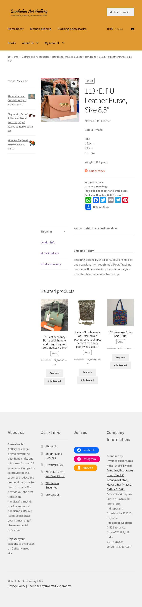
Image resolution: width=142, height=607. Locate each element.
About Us (28, 43)
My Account (52, 43)
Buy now (54, 373)
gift (93, 190)
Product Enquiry (51, 264)
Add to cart (54, 381)
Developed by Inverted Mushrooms (49, 586)
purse (124, 190)
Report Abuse (102, 207)
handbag (101, 190)
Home (15, 56)
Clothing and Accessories (35, 56)
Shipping (46, 231)
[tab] (54, 231)
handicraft (114, 190)
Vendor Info (48, 242)
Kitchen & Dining (40, 29)
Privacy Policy (54, 465)
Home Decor (15, 29)
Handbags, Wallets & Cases (67, 56)
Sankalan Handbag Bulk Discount (104, 195)
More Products (50, 253)
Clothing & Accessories (72, 29)
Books (12, 43)
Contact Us (52, 494)
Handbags (90, 56)
